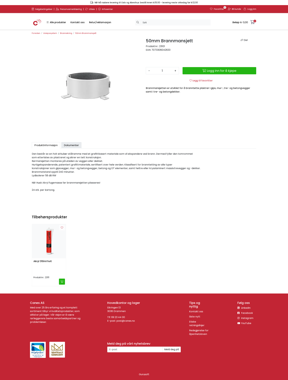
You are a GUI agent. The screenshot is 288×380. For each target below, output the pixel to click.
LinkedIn (245, 308)
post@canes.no (125, 321)
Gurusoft (144, 374)
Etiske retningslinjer (196, 323)
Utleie (91, 9)
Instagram (246, 318)
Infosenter (107, 9)
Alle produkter (57, 22)
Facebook (246, 313)
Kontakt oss (77, 22)
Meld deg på (171, 349)
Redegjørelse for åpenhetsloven (198, 332)
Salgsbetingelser (44, 9)
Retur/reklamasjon (100, 22)
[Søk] (137, 22)
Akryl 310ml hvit (42, 261)
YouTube (245, 323)
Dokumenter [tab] (71, 145)
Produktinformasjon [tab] (46, 145)
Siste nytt (194, 316)
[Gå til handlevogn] (252, 23)
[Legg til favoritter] (62, 227)
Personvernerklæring (71, 9)
